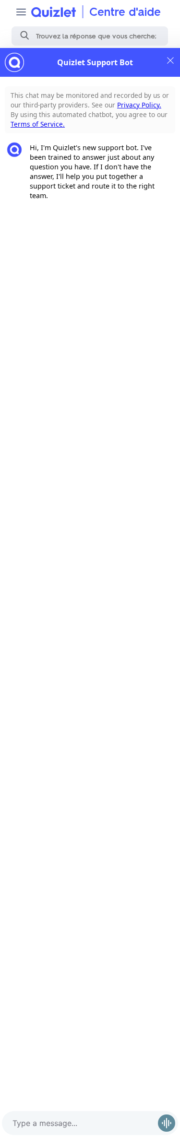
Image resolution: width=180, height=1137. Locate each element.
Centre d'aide (125, 12)
